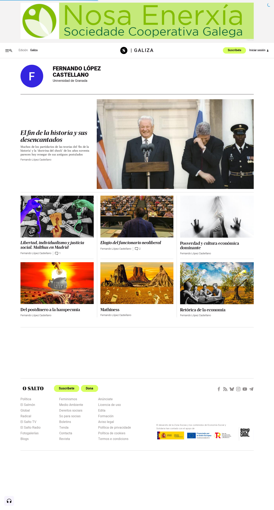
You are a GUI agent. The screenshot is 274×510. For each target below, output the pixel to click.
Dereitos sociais (70, 410)
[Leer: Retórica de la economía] (217, 283)
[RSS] (225, 389)
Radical (25, 416)
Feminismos (68, 399)
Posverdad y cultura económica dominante (209, 245)
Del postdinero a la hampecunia (50, 309)
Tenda (64, 427)
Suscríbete (234, 51)
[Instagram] (238, 389)
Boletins (65, 421)
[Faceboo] (218, 389)
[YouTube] (244, 389)
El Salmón (27, 404)
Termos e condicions (113, 439)
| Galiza (142, 50)
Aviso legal (106, 421)
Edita (101, 410)
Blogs (24, 439)
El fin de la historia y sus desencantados (53, 136)
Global (25, 410)
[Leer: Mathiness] (137, 283)
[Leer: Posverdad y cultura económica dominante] (217, 217)
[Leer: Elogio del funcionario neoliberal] (137, 216)
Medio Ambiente (71, 404)
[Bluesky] (231, 389)
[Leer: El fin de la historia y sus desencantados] (175, 144)
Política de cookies (111, 433)
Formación (106, 416)
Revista (64, 439)
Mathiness (109, 309)
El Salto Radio (30, 427)
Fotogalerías (29, 433)
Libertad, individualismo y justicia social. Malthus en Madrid (52, 245)
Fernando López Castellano (35, 160)
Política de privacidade (114, 427)
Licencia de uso (109, 404)
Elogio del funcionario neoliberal (130, 243)
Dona (89, 388)
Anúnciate (105, 399)
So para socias (70, 416)
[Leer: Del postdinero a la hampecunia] (57, 283)
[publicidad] (137, 21)
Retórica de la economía (203, 309)
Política (25, 399)
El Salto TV (28, 421)
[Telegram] (251, 389)
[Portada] (125, 50)
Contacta (65, 433)
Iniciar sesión (257, 50)
